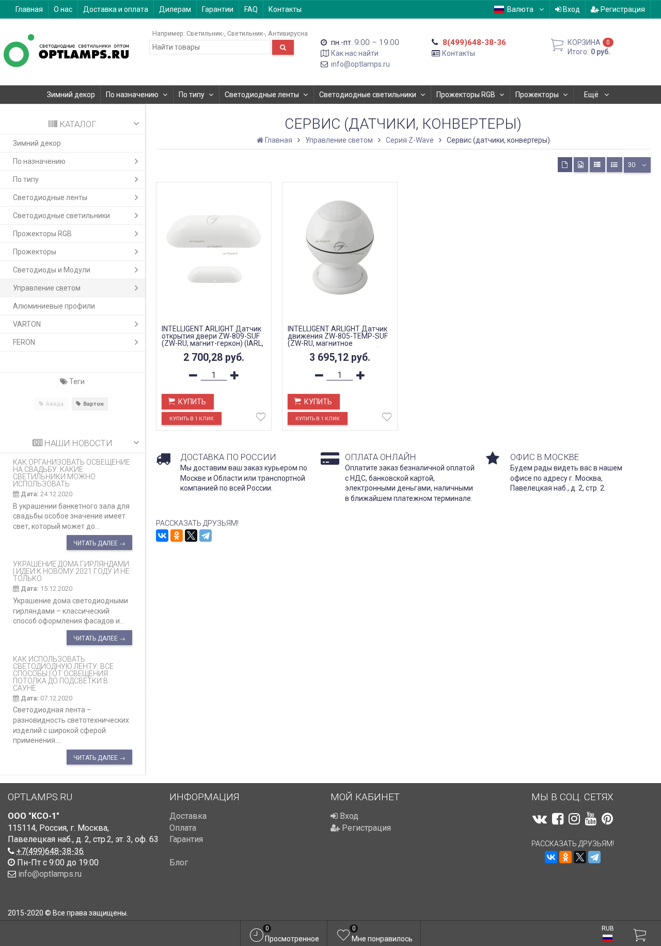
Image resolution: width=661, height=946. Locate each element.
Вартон (93, 404)
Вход (570, 9)
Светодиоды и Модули (51, 270)
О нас (63, 9)
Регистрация (622, 9)
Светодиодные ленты (262, 94)
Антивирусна (288, 33)
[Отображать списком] (597, 164)
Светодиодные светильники (367, 94)
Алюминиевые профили (54, 306)
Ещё (592, 94)
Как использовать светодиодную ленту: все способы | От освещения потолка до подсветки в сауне (63, 673)
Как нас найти (355, 53)
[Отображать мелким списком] (614, 164)
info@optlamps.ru (360, 64)
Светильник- (205, 33)
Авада (55, 404)
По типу (191, 94)
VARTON (27, 324)
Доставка (188, 816)
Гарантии (217, 9)
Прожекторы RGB (465, 94)
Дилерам (175, 9)
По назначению (132, 94)
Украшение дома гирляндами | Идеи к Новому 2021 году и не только (71, 571)
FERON (24, 342)
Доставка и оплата (115, 9)
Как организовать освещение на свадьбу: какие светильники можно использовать (71, 473)
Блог (178, 862)
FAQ (251, 9)
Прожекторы (537, 94)
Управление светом (47, 288)
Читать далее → (99, 543)
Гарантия (186, 839)
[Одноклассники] (176, 535)
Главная (29, 9)
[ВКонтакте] (162, 535)
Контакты (285, 9)
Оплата (182, 828)
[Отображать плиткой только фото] (581, 164)
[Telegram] (205, 535)
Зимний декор (71, 94)
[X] (191, 535)
